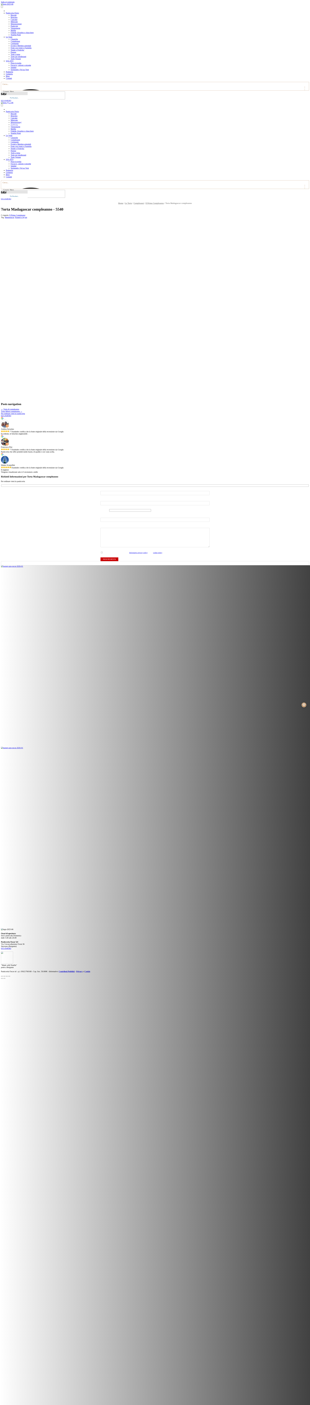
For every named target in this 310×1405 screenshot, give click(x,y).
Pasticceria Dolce (12, 13)
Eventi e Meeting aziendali (21, 46)
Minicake (14, 22)
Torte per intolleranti (18, 57)
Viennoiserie (15, 28)
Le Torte (9, 37)
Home (120, 203)
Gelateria (9, 74)
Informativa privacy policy (138, 553)
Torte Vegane (16, 59)
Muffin (13, 30)
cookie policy (157, 553)
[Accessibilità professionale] (304, 704)
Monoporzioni (16, 24)
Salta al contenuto (8, 2)
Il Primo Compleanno (155, 203)
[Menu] (2, 6)
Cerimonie (15, 43)
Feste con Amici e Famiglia (21, 48)
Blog (8, 76)
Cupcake (14, 20)
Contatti (9, 78)
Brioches (14, 17)
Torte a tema (15, 54)
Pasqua (13, 52)
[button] (2, 94)
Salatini (13, 67)
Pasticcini (14, 26)
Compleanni (15, 41)
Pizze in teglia (16, 63)
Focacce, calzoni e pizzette (21, 65)
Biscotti (13, 15)
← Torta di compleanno (10, 409)
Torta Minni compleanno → (11, 411)
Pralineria (9, 72)
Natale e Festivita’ (17, 50)
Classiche (14, 39)
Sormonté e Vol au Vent (20, 70)
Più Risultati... (14, 98)
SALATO (9, 61)
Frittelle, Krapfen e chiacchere (22, 33)
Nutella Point (16, 35)
